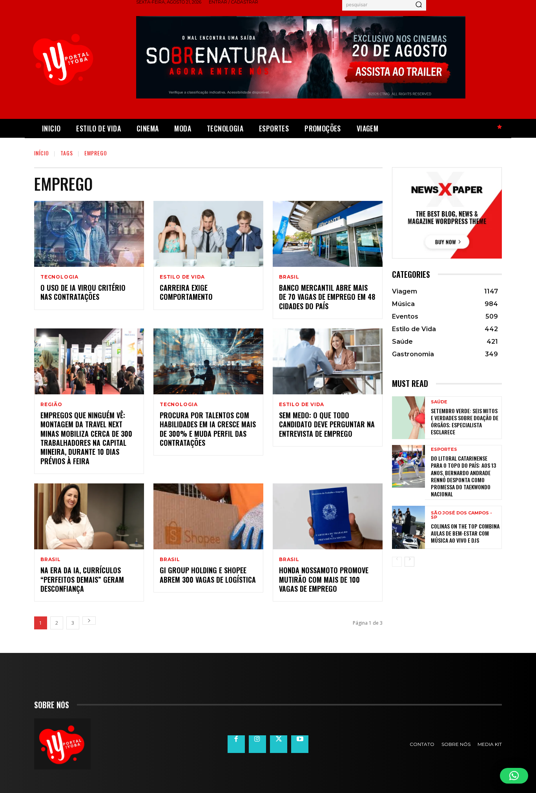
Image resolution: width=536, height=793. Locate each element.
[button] (514, 776)
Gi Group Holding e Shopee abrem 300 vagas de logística (208, 574)
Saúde (439, 402)
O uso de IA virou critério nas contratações (83, 292)
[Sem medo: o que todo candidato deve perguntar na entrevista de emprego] (328, 361)
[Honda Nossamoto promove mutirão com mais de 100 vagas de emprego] (328, 516)
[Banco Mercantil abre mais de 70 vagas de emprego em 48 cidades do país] (328, 234)
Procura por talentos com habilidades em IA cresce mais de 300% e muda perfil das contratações (208, 429)
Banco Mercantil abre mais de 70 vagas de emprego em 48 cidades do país (327, 297)
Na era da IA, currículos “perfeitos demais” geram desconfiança (82, 579)
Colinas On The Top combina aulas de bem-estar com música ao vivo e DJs (465, 533)
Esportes (444, 449)
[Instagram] (257, 744)
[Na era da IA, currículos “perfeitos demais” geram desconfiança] (89, 516)
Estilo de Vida (182, 277)
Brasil (289, 277)
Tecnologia (59, 277)
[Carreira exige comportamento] (208, 234)
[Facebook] (236, 744)
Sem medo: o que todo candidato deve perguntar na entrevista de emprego (327, 424)
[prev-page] (397, 562)
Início (41, 153)
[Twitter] (278, 744)
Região (51, 404)
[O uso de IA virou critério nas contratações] (89, 234)
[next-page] (89, 620)
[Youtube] (299, 744)
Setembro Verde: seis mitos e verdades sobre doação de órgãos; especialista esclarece (464, 421)
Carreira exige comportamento (186, 292)
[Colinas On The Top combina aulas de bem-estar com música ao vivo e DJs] (408, 527)
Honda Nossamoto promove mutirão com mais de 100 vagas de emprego (323, 579)
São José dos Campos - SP (461, 515)
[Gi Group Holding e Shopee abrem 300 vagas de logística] (208, 516)
